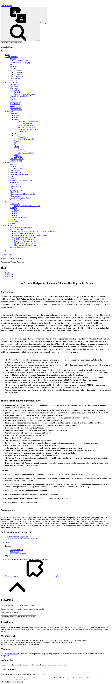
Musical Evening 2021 (26, 139)
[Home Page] (6, 254)
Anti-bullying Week (25, 123)
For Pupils (17, 74)
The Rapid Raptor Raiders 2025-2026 (27, 206)
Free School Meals (16, 172)
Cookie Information (16, 550)
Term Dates (14, 86)
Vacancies (13, 80)
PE (15, 143)
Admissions (14, 88)
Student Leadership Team (18, 217)
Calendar (13, 166)
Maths (16, 117)
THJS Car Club (15, 204)
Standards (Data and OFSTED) (20, 96)
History (16, 155)
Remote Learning (16, 190)
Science (21, 149)
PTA (11, 188)
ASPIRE (13, 64)
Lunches (13, 178)
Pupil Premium (15, 104)
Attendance (14, 164)
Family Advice (15, 170)
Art (15, 145)
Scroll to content (6, 6)
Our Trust (13, 68)
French (16, 141)
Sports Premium (15, 102)
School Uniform (15, 196)
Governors (9, 225)
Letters (12, 176)
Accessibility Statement (18, 554)
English (16, 115)
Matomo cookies (12, 654)
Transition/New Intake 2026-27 (20, 198)
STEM (16, 147)
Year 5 (16, 214)
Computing (22, 151)
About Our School (11, 57)
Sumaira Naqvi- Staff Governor (25, 237)
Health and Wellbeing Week (28, 129)
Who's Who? (14, 66)
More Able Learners (17, 159)
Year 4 (16, 212)
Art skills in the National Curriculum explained (21, 539)
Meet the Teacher (16, 110)
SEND (12, 106)
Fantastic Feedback (16, 76)
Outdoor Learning (16, 161)
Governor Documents (17, 247)
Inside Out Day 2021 (25, 125)
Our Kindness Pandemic (26, 127)
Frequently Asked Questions (19, 174)
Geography (18, 157)
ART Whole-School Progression (16, 537)
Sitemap (8, 542)
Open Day (13, 184)
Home (7, 55)
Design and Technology (26, 153)
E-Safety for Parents (17, 168)
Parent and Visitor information (24, 94)
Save (20, 682)
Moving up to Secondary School (21, 180)
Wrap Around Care (16, 200)
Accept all (13, 616)
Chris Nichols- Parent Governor (25, 243)
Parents (7, 163)
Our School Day (15, 108)
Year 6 (16, 215)
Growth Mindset (15, 70)
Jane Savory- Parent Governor (24, 241)
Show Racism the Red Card (28, 121)
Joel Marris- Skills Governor (24, 239)
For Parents (18, 72)
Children (8, 202)
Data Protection (15, 84)
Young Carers (23, 131)
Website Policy (15, 552)
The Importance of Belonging (20, 63)
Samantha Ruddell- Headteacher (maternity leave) (31, 235)
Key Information (11, 82)
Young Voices (23, 137)
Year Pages (13, 208)
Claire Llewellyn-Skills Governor (25, 245)
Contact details (15, 78)
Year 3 (16, 210)
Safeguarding (14, 90)
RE (15, 133)
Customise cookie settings (26, 616)
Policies (12, 98)
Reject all (5, 616)
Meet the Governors (16, 229)
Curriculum (18, 92)
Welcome (13, 59)
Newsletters (14, 182)
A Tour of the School (21, 61)
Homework (14, 223)
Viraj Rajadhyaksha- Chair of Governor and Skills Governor (35, 231)
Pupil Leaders (14, 221)
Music (16, 135)
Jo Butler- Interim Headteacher (24, 233)
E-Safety (13, 219)
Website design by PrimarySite (32, 576)
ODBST (13, 100)
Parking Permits (15, 186)
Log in (7, 251)
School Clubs (14, 192)
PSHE (16, 119)
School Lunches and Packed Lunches (23, 194)
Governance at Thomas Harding (21, 227)
